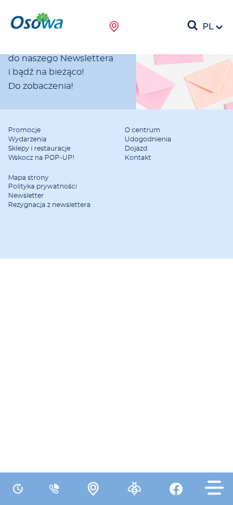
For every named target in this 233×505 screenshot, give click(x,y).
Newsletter (26, 195)
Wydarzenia (27, 139)
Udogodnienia (148, 139)
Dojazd (136, 148)
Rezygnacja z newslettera (49, 205)
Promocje (24, 130)
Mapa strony (28, 177)
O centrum (142, 130)
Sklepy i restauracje (39, 148)
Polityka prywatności (42, 186)
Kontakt (138, 157)
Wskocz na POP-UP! (41, 157)
